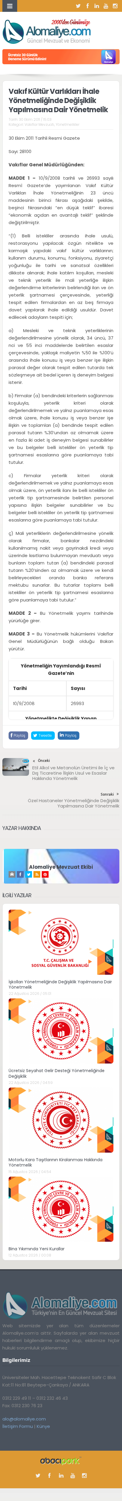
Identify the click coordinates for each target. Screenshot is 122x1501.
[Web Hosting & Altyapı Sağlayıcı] (60, 1460)
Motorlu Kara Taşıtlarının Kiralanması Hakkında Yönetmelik (55, 1162)
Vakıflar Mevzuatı (39, 124)
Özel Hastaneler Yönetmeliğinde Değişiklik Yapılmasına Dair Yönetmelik (73, 803)
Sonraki (107, 794)
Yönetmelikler (67, 124)
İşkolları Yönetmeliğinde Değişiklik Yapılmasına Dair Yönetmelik (60, 984)
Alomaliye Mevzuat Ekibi (61, 867)
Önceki (44, 760)
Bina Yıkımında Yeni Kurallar (37, 1249)
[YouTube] (106, 5)
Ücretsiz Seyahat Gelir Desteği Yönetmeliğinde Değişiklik (57, 1073)
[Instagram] (115, 5)
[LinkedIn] (96, 5)
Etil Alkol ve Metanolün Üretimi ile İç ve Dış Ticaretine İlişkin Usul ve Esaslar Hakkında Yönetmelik (73, 773)
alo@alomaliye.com (24, 1419)
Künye (43, 1426)
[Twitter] (78, 5)
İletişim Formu (17, 1426)
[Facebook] (87, 5)
